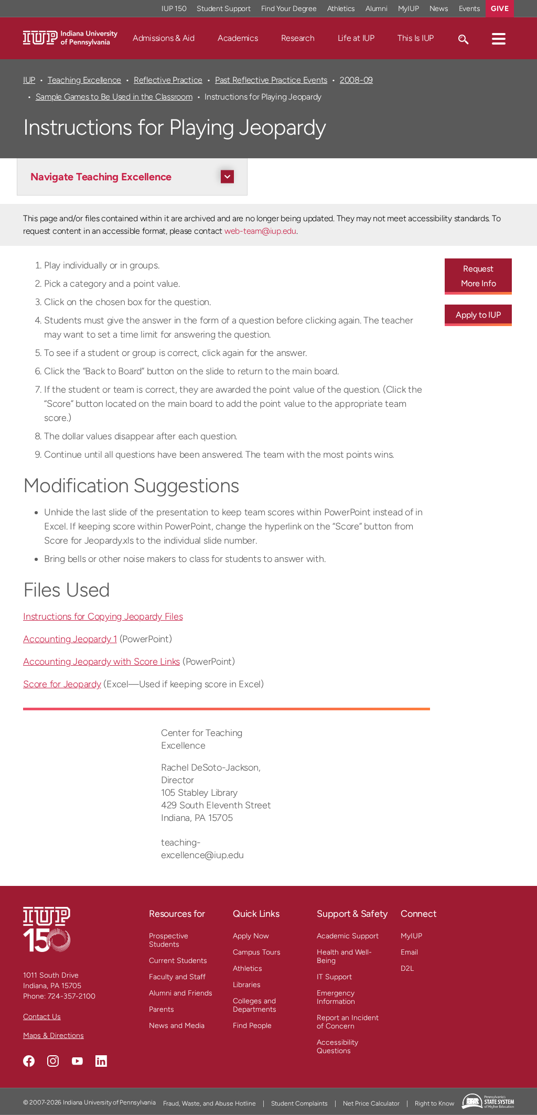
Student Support (223, 8)
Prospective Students (168, 940)
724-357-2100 (71, 996)
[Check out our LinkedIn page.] (101, 1061)
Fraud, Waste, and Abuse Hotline (209, 1103)
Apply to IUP (478, 315)
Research (298, 38)
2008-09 (356, 80)
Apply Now (251, 936)
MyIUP (408, 8)
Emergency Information (336, 997)
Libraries (247, 984)
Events (470, 8)
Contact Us (42, 1016)
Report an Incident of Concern (348, 1022)
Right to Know (434, 1103)
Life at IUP (356, 38)
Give (500, 8)
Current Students (178, 960)
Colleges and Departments (254, 1005)
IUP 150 (174, 8)
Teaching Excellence (84, 80)
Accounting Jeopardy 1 (70, 639)
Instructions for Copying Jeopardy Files (102, 616)
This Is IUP (416, 38)
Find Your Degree (289, 8)
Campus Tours (257, 952)
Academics (238, 38)
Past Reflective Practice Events (271, 80)
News (438, 8)
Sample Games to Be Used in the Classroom (114, 97)
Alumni (377, 8)
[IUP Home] (70, 37)
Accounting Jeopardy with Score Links (101, 661)
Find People (252, 1025)
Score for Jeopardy (62, 684)
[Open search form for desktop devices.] (463, 38)
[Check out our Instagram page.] (53, 1061)
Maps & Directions (53, 1035)
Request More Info (478, 276)
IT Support (334, 976)
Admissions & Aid (164, 38)
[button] (499, 38)
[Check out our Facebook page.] (29, 1061)
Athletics (341, 8)
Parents (161, 1009)
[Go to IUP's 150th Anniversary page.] (46, 929)
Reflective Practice (168, 80)
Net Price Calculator (371, 1103)
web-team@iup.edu (260, 231)
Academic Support (348, 936)
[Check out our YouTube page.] (77, 1061)
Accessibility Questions (337, 1046)
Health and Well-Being (344, 956)
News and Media (177, 1025)
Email (409, 952)
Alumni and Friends (180, 993)
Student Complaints (299, 1103)
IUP (29, 80)
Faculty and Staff (177, 976)
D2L (407, 968)
